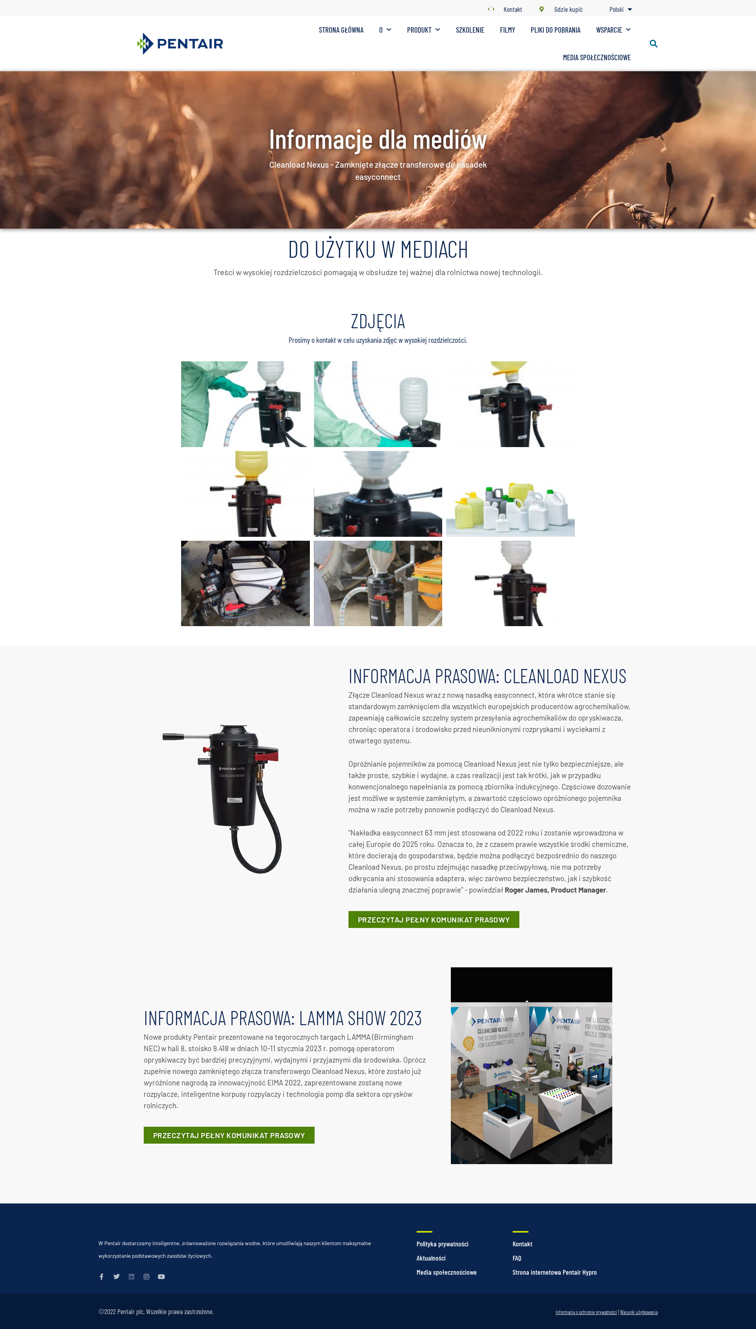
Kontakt (522, 1243)
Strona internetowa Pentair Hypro (555, 1272)
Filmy (507, 29)
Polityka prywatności (443, 1243)
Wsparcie (609, 29)
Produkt (419, 29)
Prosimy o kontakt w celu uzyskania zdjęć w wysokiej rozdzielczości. (378, 339)
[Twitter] (116, 1277)
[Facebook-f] (101, 1277)
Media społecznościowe (597, 57)
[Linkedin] (131, 1277)
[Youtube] (161, 1277)
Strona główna (341, 29)
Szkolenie (470, 29)
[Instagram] (146, 1277)
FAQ (517, 1257)
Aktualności (431, 1257)
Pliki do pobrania (555, 29)
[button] (654, 44)
